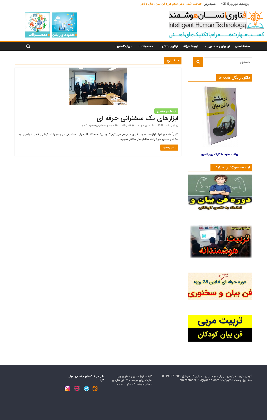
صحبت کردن (88, 125)
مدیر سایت (143, 125)
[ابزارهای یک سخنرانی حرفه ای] (98, 70)
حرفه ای (110, 125)
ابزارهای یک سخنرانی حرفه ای (137, 118)
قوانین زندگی (170, 46)
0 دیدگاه (126, 125)
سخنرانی (100, 125)
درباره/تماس (124, 46)
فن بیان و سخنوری (219, 46)
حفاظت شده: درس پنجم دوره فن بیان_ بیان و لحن (171, 4)
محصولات (147, 46)
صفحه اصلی (242, 46)
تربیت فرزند (190, 46)
